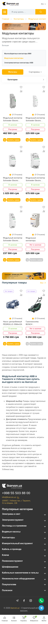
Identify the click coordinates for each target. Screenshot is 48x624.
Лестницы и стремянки (14, 526)
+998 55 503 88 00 (16, 493)
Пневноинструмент (12, 561)
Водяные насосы (11, 532)
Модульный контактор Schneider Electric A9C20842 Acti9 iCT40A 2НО (35, 179)
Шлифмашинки (10, 567)
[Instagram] (30, 600)
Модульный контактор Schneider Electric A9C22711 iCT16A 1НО (35, 119)
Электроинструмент (12, 520)
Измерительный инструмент (17, 543)
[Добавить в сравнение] (21, 91)
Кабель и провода (11, 549)
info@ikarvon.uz (9, 497)
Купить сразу (13, 140)
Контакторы (19, 19)
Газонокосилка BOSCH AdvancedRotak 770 (34, 323)
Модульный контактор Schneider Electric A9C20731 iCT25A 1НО (12, 239)
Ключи (5, 555)
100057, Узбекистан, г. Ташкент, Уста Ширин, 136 (16, 501)
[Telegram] (17, 600)
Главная (5, 19)
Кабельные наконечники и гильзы (20, 573)
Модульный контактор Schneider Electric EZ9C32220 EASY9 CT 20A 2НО (12, 119)
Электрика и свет (11, 514)
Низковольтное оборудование (18, 578)
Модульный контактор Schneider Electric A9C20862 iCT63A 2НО (12, 179)
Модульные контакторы (31, 239)
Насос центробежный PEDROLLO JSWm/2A (12, 322)
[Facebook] (24, 600)
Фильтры (12, 72)
